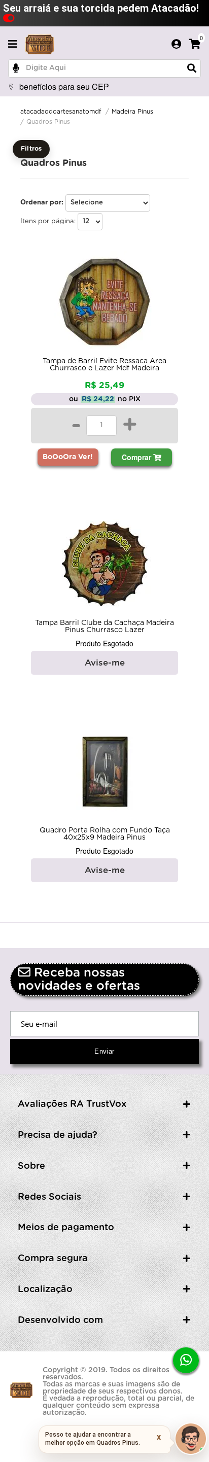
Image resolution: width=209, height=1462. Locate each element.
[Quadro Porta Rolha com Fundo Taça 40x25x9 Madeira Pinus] (104, 773)
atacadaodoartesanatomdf (60, 112)
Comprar (137, 457)
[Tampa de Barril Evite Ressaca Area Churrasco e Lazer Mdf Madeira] (104, 304)
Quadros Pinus (48, 122)
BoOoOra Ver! (68, 457)
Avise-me (105, 662)
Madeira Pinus (132, 112)
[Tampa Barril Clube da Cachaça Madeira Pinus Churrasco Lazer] (104, 566)
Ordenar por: (41, 202)
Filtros (31, 149)
